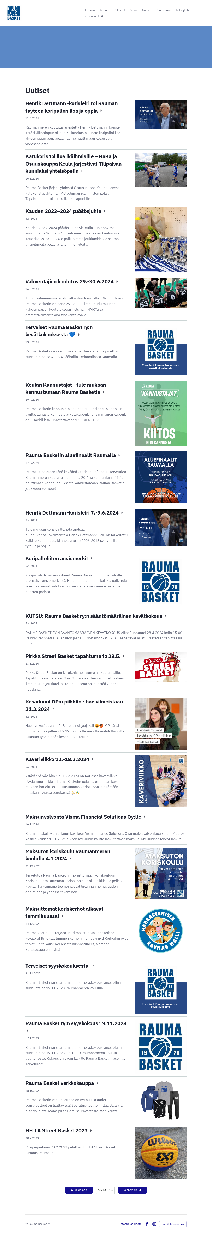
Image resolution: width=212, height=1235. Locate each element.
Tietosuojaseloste (130, 1223)
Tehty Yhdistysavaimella (172, 1224)
